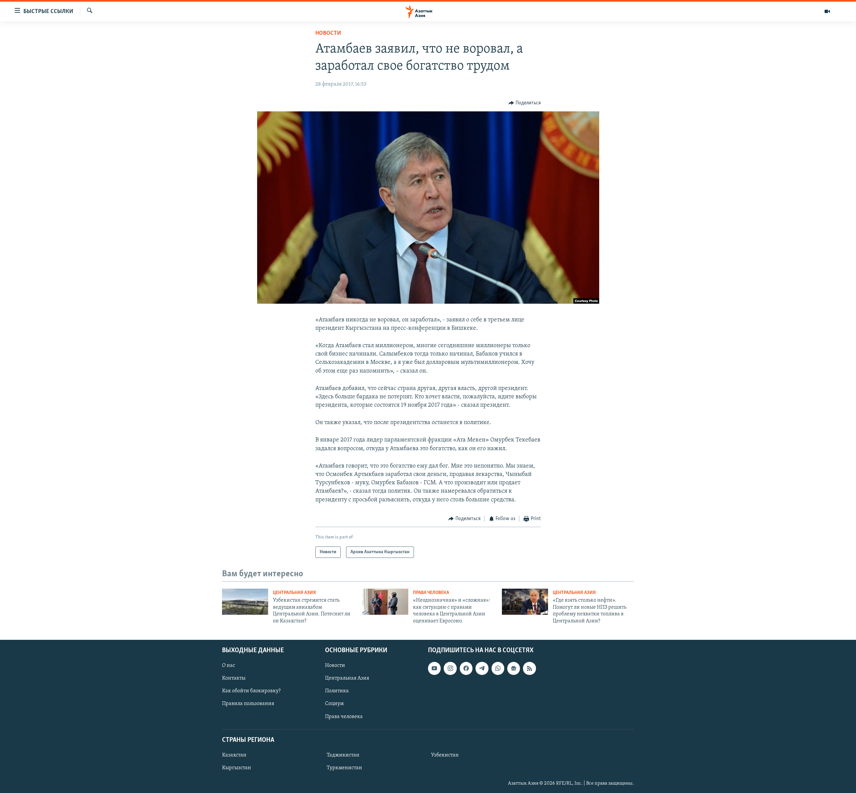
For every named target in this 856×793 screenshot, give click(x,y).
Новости (328, 33)
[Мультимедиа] (827, 11)
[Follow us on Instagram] (450, 668)
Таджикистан (343, 755)
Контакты (233, 678)
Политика (337, 691)
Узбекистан (445, 755)
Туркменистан (344, 768)
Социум (334, 703)
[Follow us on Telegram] (481, 668)
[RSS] (529, 668)
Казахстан (234, 755)
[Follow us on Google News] (513, 668)
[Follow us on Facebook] (466, 668)
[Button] (525, 103)
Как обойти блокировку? (251, 691)
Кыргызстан (236, 768)
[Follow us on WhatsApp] (498, 668)
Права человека (431, 592)
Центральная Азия (294, 592)
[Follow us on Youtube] (434, 668)
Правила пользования (248, 703)
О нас (228, 665)
